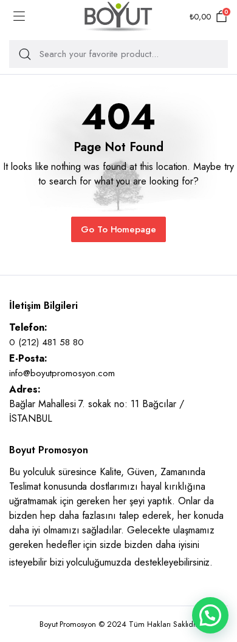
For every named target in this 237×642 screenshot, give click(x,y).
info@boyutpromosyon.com (62, 373)
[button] (210, 615)
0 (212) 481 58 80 (46, 342)
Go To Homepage (119, 229)
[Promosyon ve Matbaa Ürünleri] (118, 17)
